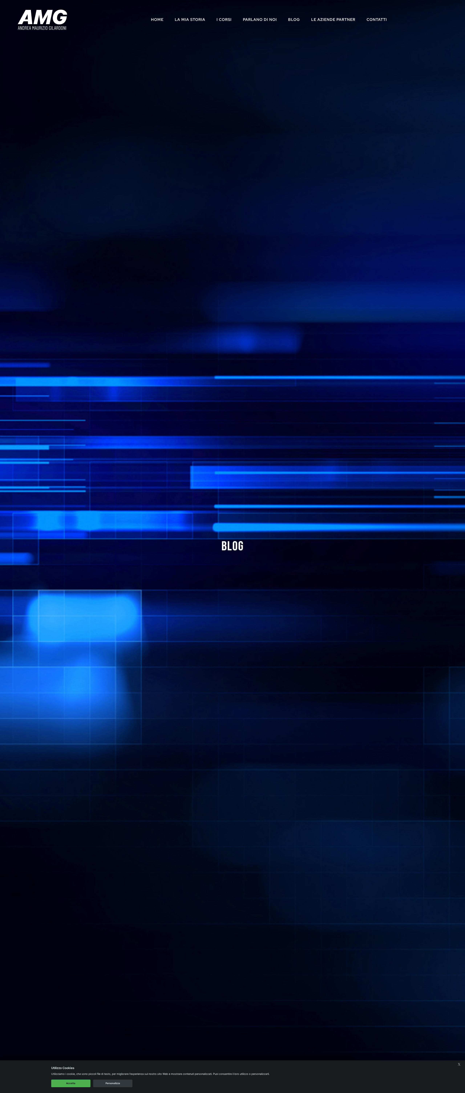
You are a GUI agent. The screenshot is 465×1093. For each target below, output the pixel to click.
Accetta (70, 1083)
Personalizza (113, 1083)
